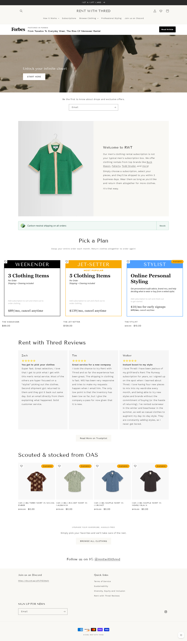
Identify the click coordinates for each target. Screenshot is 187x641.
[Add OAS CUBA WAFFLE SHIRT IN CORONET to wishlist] (97, 466)
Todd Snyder (129, 166)
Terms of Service (102, 581)
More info (163, 225)
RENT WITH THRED (97, 635)
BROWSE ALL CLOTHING (93, 541)
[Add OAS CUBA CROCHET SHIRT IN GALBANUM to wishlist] (59, 466)
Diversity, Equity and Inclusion (109, 591)
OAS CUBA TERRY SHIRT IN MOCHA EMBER (36, 504)
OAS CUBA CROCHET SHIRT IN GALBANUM (71, 504)
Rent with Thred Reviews (107, 596)
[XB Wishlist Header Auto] (161, 11)
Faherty (116, 166)
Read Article (167, 29)
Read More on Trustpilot (93, 438)
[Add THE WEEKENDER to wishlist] (5, 261)
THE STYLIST (131, 322)
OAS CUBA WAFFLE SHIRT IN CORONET (108, 504)
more (145, 166)
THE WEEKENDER (10, 322)
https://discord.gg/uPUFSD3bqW (33, 581)
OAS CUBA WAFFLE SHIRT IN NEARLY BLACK (146, 504)
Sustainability (101, 586)
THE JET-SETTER (71, 322)
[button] (21, 11)
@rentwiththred (107, 559)
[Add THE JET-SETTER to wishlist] (67, 261)
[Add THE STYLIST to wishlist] (128, 261)
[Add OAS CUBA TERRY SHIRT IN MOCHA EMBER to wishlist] (21, 466)
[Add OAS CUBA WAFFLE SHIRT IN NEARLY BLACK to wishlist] (135, 466)
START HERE (34, 76)
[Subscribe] (115, 107)
